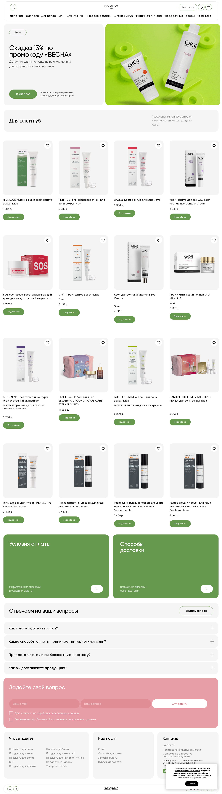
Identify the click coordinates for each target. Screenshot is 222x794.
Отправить (179, 704)
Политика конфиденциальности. (194, 778)
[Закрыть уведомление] (215, 766)
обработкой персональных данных (187, 770)
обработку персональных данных (57, 713)
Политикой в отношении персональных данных (66, 719)
